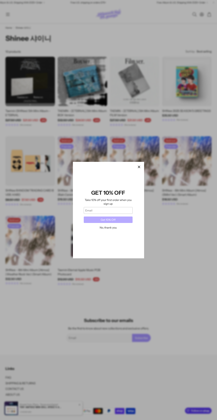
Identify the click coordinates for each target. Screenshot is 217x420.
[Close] (139, 167)
